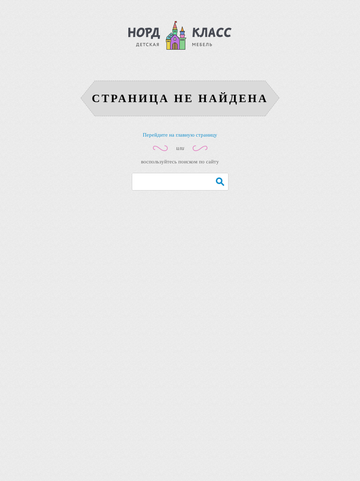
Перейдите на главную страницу (180, 135)
